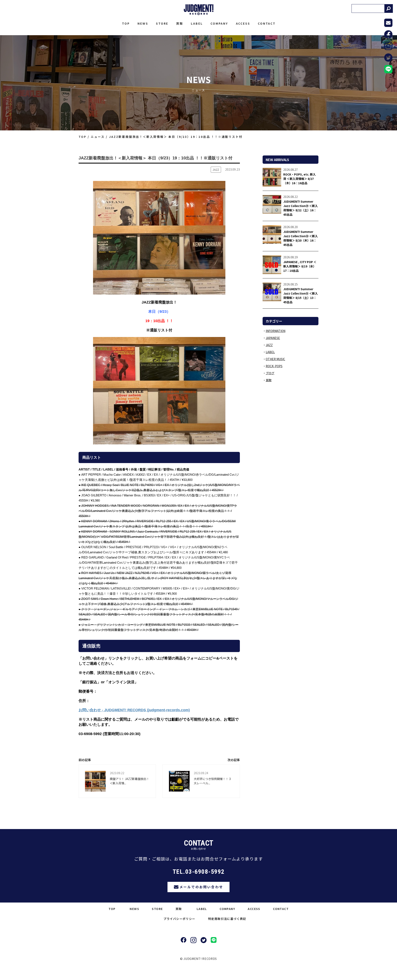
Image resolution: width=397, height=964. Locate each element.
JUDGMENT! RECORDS (198, 9)
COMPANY (219, 23)
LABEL (197, 23)
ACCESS (243, 23)
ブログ (270, 373)
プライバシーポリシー (179, 919)
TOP (126, 23)
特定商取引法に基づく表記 (227, 919)
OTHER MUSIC (275, 359)
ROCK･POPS (274, 366)
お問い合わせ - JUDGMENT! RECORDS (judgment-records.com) (134, 710)
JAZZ (269, 345)
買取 (179, 23)
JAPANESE (273, 338)
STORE (162, 23)
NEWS (143, 23)
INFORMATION (275, 331)
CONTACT (267, 23)
